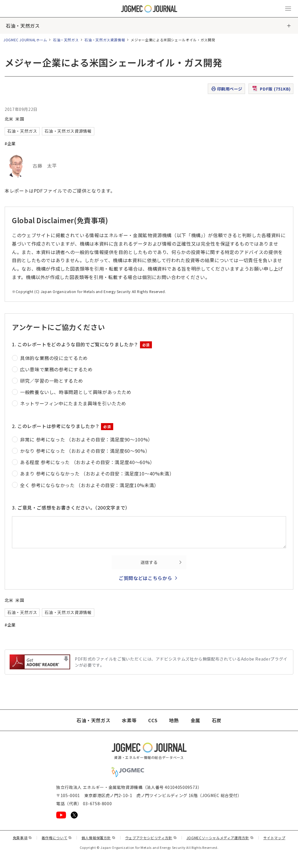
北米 (9, 119)
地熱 (174, 720)
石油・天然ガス (23, 25)
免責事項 (22, 837)
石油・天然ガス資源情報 (104, 39)
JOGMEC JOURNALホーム (25, 39)
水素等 (129, 720)
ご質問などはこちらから (145, 577)
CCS (152, 720)
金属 (195, 720)
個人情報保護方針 (98, 837)
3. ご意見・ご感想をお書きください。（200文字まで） (71, 507)
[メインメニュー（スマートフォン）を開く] (288, 8)
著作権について (57, 837)
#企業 (10, 143)
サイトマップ (274, 837)
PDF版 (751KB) (275, 89)
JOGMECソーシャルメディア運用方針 (220, 837)
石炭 (216, 720)
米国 (19, 119)
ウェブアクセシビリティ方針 (151, 837)
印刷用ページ (229, 89)
